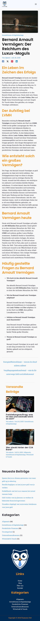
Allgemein (27, 452)
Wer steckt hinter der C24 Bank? (19, 448)
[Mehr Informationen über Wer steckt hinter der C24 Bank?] (20, 437)
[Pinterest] (12, 61)
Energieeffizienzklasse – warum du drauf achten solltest (20, 362)
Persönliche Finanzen (10, 528)
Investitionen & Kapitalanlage (12, 35)
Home (20, 581)
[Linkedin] (17, 61)
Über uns (20, 586)
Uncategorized (7, 532)
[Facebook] (3, 61)
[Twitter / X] (8, 61)
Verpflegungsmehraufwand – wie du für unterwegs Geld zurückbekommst (20, 371)
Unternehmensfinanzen (10, 535)
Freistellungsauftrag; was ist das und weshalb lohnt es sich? (19, 416)
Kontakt (20, 588)
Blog (20, 583)
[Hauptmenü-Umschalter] (36, 4)
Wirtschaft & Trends (9, 539)
